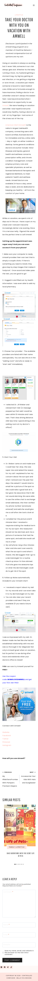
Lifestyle (19, 15)
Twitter (5, 739)
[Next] (32, 834)
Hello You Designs (24, 978)
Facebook (6, 735)
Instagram (6, 745)
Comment (8, 892)
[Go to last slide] (5, 834)
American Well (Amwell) (15, 125)
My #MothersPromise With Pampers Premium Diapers (10, 779)
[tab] (15, 864)
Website (5, 732)
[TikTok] (11, 967)
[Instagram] (1, 967)
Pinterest (6, 742)
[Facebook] (4, 967)
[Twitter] (7, 967)
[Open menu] (34, 5)
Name (6, 925)
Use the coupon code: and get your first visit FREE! (17, 679)
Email (6, 935)
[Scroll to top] (32, 977)
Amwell (5, 105)
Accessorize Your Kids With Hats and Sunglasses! (28, 777)
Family (12, 847)
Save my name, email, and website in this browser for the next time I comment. (19, 952)
